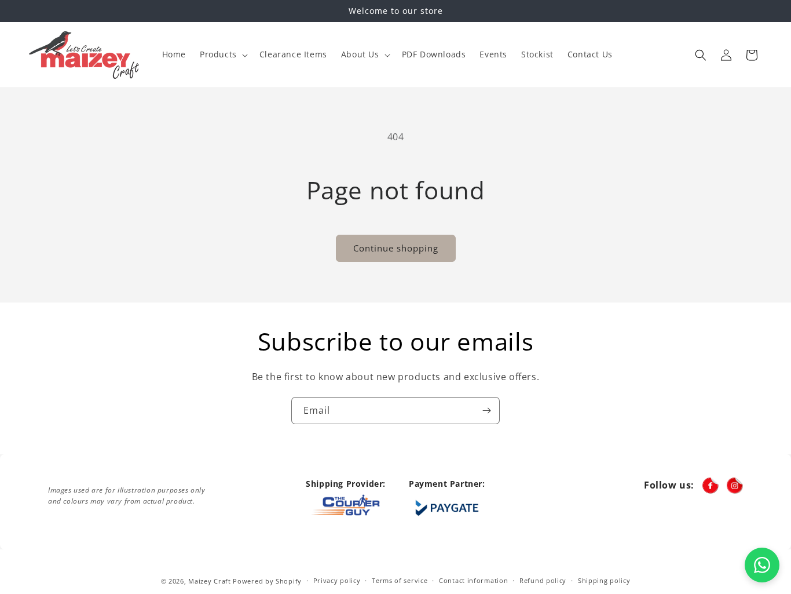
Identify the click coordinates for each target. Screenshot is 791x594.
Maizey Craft (209, 581)
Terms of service (399, 580)
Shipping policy (604, 580)
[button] (222, 54)
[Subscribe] (486, 410)
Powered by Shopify (267, 581)
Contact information (473, 580)
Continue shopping (395, 248)
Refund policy (542, 580)
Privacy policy (337, 580)
